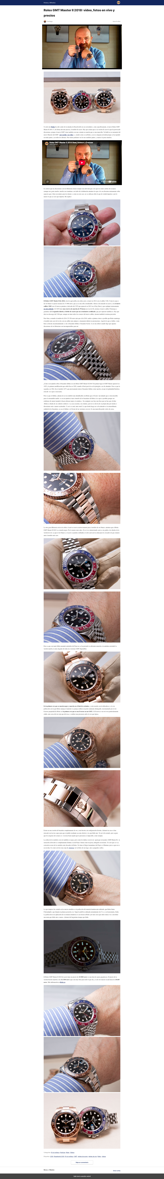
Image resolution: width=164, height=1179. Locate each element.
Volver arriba (116, 1170)
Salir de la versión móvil (82, 1176)
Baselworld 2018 (59, 1156)
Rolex (67, 1152)
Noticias (62, 1152)
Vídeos (72, 1152)
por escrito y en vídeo (66, 135)
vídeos (104, 1156)
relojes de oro (92, 1156)
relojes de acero (83, 1156)
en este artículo (48, 309)
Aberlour (71, 848)
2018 (51, 1156)
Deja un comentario (82, 1162)
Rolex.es (62, 982)
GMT (75, 1156)
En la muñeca (55, 1152)
